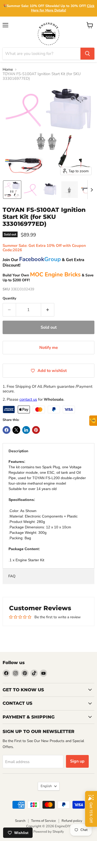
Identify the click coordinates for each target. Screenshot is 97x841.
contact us (28, 399)
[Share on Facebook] (6, 430)
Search (20, 820)
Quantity (9, 298)
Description (18, 451)
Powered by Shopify (48, 831)
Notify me (48, 347)
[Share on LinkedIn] (26, 430)
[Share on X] (16, 430)
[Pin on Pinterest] (36, 430)
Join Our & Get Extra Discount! (43, 262)
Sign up (77, 761)
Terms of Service (43, 820)
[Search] (87, 54)
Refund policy (72, 820)
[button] (12, 189)
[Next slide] (91, 189)
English (46, 786)
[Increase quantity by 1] (47, 310)
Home (8, 69)
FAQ (12, 576)
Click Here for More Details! (62, 8)
